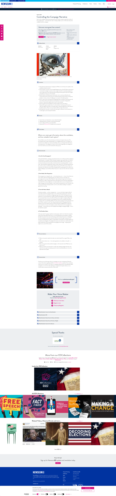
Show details (68, 494)
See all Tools (58, 449)
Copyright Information (76, 478)
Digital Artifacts (53, 359)
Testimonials (74, 476)
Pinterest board (47, 124)
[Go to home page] (7, 4)
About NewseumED (76, 473)
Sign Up (109, 4)
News (100, 4)
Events (95, 4)
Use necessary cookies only (87, 490)
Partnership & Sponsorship (63, 346)
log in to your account (52, 37)
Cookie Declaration (47, 491)
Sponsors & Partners (76, 475)
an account (69, 362)
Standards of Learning (112, 7)
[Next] (115, 406)
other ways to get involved (60, 298)
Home (2, 7)
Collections (85, 4)
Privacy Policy (39, 490)
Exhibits (47, 359)
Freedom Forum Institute (5, 0)
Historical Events (60, 359)
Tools (91, 4)
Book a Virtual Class (111, 0)
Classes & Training (77, 4)
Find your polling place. (59, 305)
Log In (113, 4)
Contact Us (35, 483)
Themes (44, 359)
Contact (74, 479)
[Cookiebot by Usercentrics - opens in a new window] (26, 494)
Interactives (71, 359)
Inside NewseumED (76, 471)
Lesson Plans (71, 357)
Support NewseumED (21, 0)
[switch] (46, 494)
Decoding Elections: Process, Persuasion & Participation (66, 9)
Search (64, 480)
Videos (65, 359)
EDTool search (58, 360)
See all (78, 393)
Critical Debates (10, 7)
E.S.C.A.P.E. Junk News (58, 263)
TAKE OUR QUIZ (66, 282)
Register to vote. (57, 303)
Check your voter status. (59, 300)
